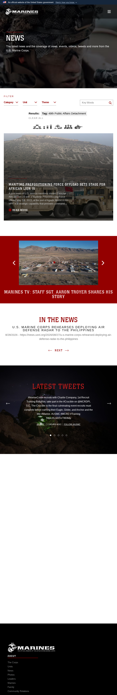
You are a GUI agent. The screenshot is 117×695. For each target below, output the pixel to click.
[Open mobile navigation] (109, 12)
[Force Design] (37, 127)
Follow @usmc (72, 424)
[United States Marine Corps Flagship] (21, 11)
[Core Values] (58, 127)
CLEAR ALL (36, 118)
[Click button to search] (110, 102)
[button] (67, 2)
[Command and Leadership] (68, 127)
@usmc (40, 424)
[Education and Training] (47, 127)
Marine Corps (58, 648)
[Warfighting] (78, 127)
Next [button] (59, 350)
